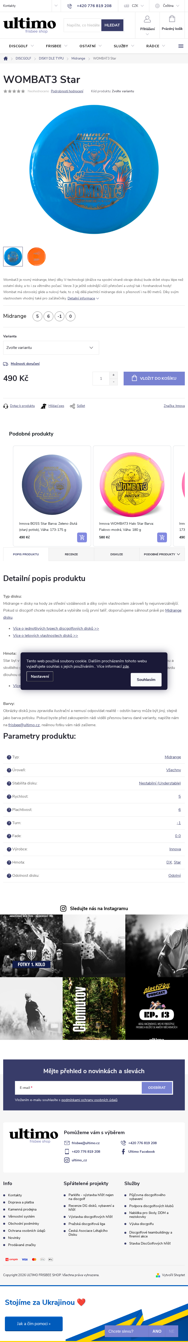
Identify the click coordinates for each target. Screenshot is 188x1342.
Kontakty (9, 6)
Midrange (173, 757)
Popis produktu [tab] (26, 554)
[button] (8, 496)
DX (169, 862)
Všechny (173, 770)
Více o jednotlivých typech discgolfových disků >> (56, 628)
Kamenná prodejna (22, 1209)
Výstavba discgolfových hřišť (91, 1217)
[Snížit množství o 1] (113, 382)
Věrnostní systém (21, 1216)
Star (177, 862)
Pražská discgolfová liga (87, 1224)
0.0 (178, 836)
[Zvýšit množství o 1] (113, 375)
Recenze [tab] (71, 554)
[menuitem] (21, 46)
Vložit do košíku (158, 378)
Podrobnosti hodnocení (67, 91)
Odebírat (157, 1087)
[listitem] (52, 496)
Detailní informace (81, 298)
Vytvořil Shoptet (173, 1275)
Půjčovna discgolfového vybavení (147, 1197)
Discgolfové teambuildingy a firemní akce (150, 1234)
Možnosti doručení (25, 363)
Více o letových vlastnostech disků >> (45, 635)
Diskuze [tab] (116, 554)
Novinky (14, 1237)
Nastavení (40, 676)
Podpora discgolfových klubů (151, 1206)
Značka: (174, 406)
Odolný (174, 875)
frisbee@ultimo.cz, (24, 725)
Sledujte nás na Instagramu (99, 908)
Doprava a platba (21, 1202)
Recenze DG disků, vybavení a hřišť (91, 1208)
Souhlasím (146, 679)
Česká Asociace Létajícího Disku (88, 1233)
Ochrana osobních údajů (26, 1230)
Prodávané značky (22, 1245)
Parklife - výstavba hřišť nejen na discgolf (91, 1197)
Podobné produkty (159, 554)
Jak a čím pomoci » (33, 1324)
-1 (179, 823)
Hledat (112, 25)
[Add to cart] (82, 537)
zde (126, 666)
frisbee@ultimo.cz (86, 1143)
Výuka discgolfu (141, 1224)
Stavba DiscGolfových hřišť (150, 1244)
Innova (175, 849)
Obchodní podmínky (23, 1223)
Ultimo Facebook (141, 1151)
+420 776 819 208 (142, 1143)
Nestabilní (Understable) (160, 783)
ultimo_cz (79, 1160)
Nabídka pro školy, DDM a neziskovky (148, 1215)
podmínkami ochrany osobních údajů (89, 1100)
